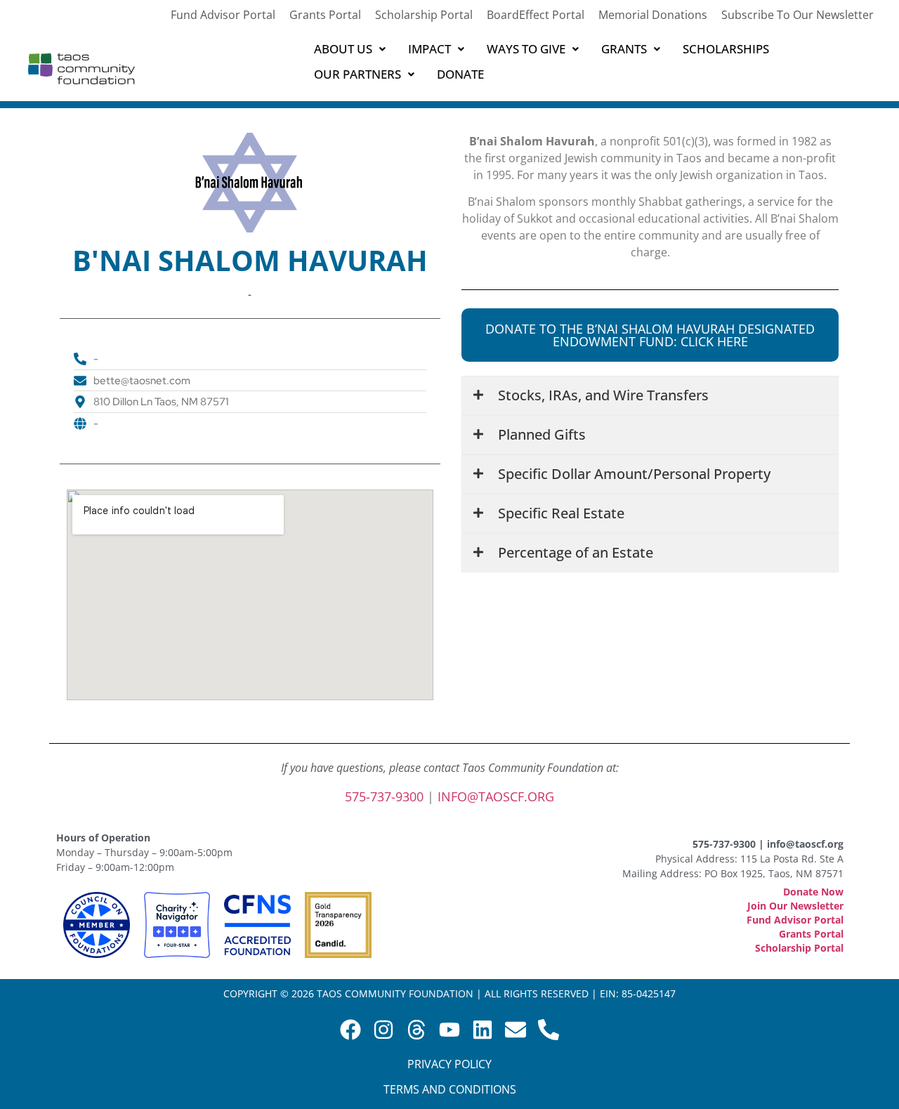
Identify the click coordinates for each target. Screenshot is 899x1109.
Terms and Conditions (449, 1089)
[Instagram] (383, 1029)
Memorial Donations (652, 14)
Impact (429, 49)
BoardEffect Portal (535, 14)
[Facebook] (350, 1029)
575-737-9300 (384, 796)
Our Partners (357, 74)
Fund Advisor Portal (223, 14)
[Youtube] (449, 1029)
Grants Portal (325, 14)
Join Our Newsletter (795, 905)
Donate (460, 74)
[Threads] (416, 1029)
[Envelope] (515, 1029)
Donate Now (813, 891)
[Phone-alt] (548, 1029)
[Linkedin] (482, 1029)
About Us (343, 49)
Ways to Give (526, 49)
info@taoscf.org (496, 796)
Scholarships (726, 49)
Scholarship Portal (424, 14)
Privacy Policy (449, 1064)
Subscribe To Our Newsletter (797, 14)
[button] (350, 49)
